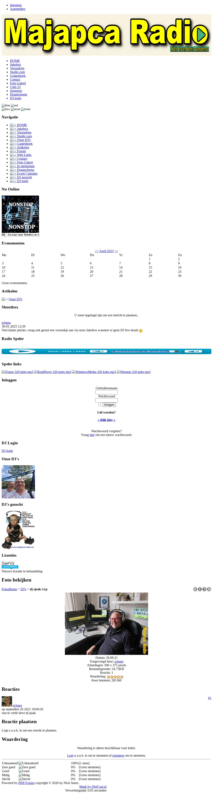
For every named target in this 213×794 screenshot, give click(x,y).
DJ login (7, 451)
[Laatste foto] (209, 590)
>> (116, 251)
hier (92, 435)
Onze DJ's (15, 299)
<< (97, 251)
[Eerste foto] (195, 590)
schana (6, 322)
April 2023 (106, 251)
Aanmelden (17, 9)
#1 (209, 698)
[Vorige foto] (200, 590)
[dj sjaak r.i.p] (106, 653)
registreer (118, 755)
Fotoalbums (9, 589)
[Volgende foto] (204, 590)
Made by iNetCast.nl (92, 786)
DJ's (23, 589)
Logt (70, 755)
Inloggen (16, 5)
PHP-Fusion (26, 783)
